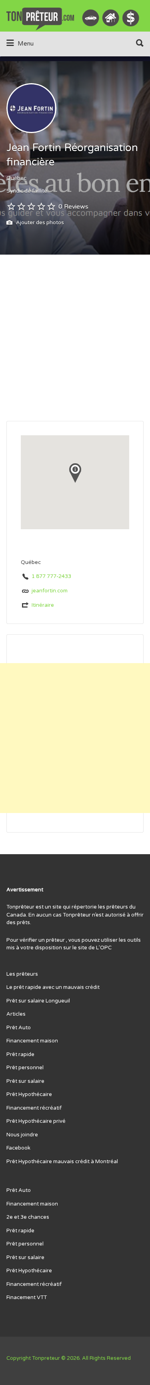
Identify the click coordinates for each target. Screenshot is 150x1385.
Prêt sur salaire (25, 1081)
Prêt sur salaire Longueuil (38, 1001)
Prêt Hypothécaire (29, 1094)
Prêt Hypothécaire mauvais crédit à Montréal (62, 1161)
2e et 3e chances (27, 1217)
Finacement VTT (26, 1297)
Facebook (18, 1148)
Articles (16, 1014)
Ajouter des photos (39, 222)
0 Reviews (73, 207)
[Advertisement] (75, 342)
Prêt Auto (18, 1027)
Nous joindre (22, 1135)
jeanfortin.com (50, 591)
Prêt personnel (25, 1067)
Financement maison (32, 1041)
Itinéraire (43, 605)
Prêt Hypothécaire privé (36, 1121)
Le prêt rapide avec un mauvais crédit (53, 987)
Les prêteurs (22, 974)
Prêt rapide (20, 1054)
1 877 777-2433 (51, 576)
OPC (106, 948)
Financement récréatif (34, 1108)
